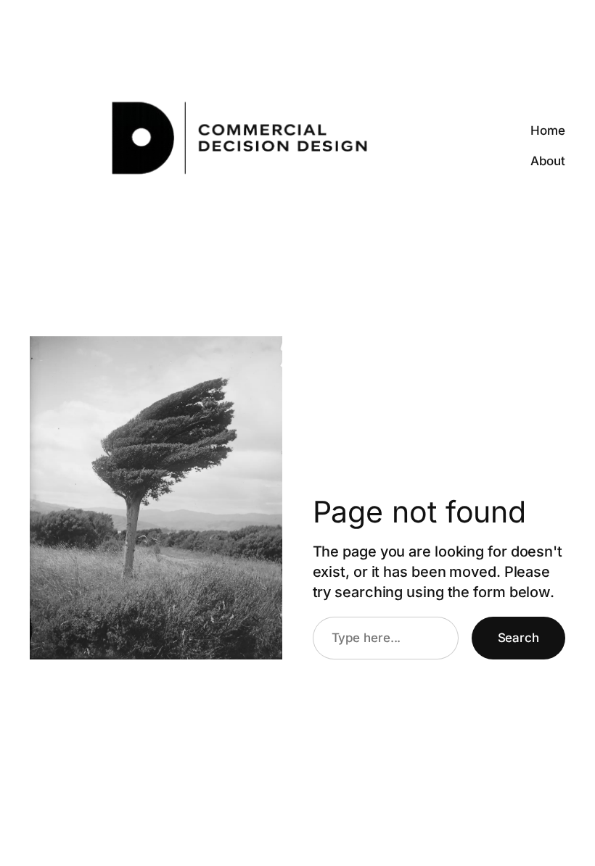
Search (518, 637)
